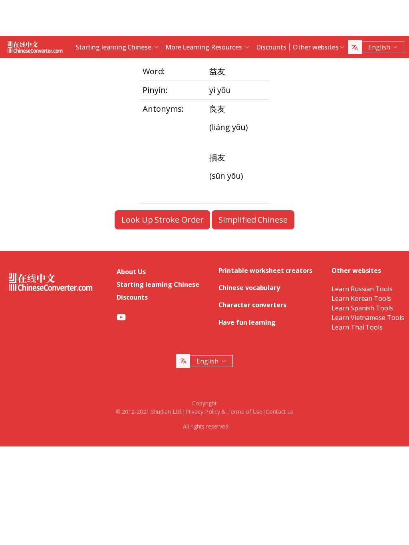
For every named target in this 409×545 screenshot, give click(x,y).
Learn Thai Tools (357, 327)
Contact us (279, 411)
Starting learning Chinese (158, 284)
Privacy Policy (202, 411)
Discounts (271, 47)
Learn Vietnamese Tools (368, 317)
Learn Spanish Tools (362, 308)
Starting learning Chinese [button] (114, 47)
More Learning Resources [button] (204, 47)
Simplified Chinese (253, 219)
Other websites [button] (316, 47)
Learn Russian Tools (362, 288)
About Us (131, 271)
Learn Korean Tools (361, 298)
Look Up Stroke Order (162, 219)
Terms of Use (244, 411)
